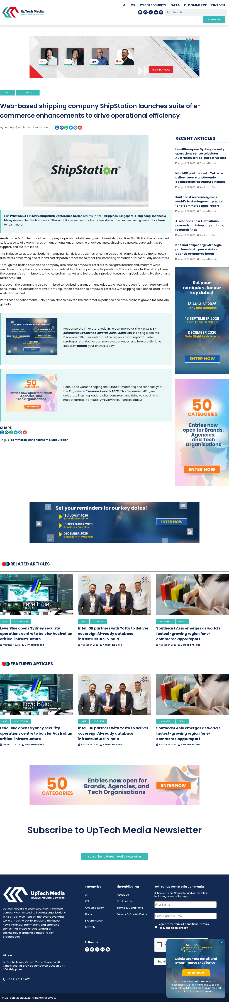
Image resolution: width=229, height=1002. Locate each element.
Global (182, 621)
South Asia (98, 621)
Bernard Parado (34, 644)
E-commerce (195, 5)
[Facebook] (145, 12)
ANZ (7, 92)
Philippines (110, 216)
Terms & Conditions (130, 908)
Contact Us (124, 901)
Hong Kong (143, 216)
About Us (123, 894)
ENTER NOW (196, 972)
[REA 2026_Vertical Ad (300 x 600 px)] (202, 373)
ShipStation (59, 440)
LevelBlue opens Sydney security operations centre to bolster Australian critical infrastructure (200, 153)
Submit (162, 961)
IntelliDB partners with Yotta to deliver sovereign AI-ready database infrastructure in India (200, 177)
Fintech (218, 5)
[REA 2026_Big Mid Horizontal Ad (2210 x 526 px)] (114, 541)
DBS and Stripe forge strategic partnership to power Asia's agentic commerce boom (198, 249)
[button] (57, 128)
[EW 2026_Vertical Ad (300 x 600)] (202, 485)
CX (133, 5)
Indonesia (159, 216)
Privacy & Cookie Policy (132, 914)
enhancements (39, 440)
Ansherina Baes (112, 644)
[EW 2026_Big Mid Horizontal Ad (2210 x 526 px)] (114, 804)
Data (175, 5)
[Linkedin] (140, 12)
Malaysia (10, 220)
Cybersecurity (153, 5)
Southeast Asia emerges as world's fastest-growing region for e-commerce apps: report (199, 201)
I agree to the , (183, 925)
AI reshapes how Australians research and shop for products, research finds (199, 225)
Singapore (126, 216)
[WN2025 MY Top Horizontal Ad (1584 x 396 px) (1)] (114, 77)
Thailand (57, 220)
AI (124, 5)
